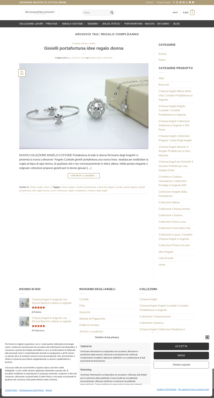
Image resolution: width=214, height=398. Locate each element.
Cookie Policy (11, 390)
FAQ (82, 305)
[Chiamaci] (187, 2)
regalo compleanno (77, 190)
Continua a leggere (84, 175)
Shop (175, 13)
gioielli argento (131, 187)
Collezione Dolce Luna (172, 221)
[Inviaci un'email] (184, 2)
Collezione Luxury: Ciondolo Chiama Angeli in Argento (175, 236)
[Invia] (112, 13)
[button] (207, 337)
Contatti (84, 299)
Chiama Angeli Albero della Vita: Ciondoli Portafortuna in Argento (176, 95)
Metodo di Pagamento (92, 318)
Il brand (149, 2)
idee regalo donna (40, 190)
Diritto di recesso (89, 325)
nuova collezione (58, 190)
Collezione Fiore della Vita (174, 228)
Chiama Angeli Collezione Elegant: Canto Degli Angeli (175, 138)
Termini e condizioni (91, 331)
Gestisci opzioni (181, 364)
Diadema (93, 24)
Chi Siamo (163, 24)
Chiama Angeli (164, 2)
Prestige (51, 24)
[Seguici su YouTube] (193, 2)
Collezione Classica (171, 215)
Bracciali (164, 84)
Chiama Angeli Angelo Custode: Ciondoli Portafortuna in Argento (172, 110)
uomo (162, 264)
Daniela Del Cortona (101, 58)
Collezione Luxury (31, 24)
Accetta (181, 346)
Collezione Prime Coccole (174, 245)
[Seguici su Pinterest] (190, 2)
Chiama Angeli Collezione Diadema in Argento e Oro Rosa (174, 125)
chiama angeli (80, 44)
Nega (181, 355)
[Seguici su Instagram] (177, 2)
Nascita (150, 24)
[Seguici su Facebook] (174, 2)
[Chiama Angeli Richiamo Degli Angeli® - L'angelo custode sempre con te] (40, 13)
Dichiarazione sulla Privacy (31, 390)
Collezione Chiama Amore (174, 209)
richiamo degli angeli (97, 190)
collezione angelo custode (109, 187)
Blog (176, 24)
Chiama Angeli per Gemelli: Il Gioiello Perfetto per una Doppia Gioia (176, 166)
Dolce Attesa (111, 24)
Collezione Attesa (169, 202)
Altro (161, 78)
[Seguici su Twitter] (180, 2)
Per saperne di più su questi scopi (193, 389)
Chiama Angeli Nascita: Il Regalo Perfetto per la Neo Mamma (174, 151)
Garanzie (84, 312)
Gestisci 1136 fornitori (167, 389)
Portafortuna (133, 24)
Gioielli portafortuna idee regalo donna (83, 48)
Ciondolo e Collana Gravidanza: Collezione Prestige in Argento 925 (173, 181)
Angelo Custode (72, 24)
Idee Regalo (166, 251)
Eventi (162, 54)
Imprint (49, 390)
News (92, 44)
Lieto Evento (166, 258)
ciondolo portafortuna (86, 187)
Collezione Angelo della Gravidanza (173, 193)
